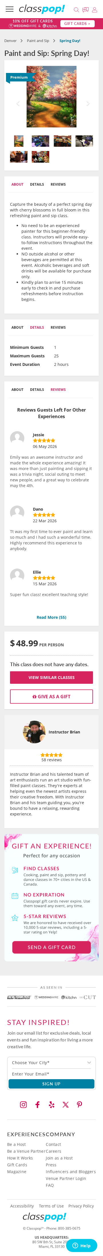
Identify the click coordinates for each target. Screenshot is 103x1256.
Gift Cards (17, 1164)
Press (51, 1164)
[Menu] (9, 9)
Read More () (51, 617)
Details (37, 184)
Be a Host (16, 1144)
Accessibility (22, 1206)
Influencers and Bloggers (71, 1171)
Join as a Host (59, 1158)
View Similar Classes (52, 677)
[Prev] (16, 98)
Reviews (58, 184)
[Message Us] (86, 9)
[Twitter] (65, 1104)
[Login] (94, 9)
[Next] (87, 98)
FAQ (50, 1185)
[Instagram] (23, 1104)
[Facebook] (37, 1104)
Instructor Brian (64, 732)
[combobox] (51, 1062)
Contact (53, 1144)
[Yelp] (51, 1104)
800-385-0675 (69, 1228)
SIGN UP (51, 1084)
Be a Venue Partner (26, 1151)
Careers (53, 1151)
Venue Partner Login (66, 1178)
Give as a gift (53, 696)
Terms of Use (51, 1206)
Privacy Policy (81, 1206)
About (17, 184)
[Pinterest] (79, 1104)
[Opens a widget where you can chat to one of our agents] (81, 1246)
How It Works (20, 1158)
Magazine (16, 1171)
